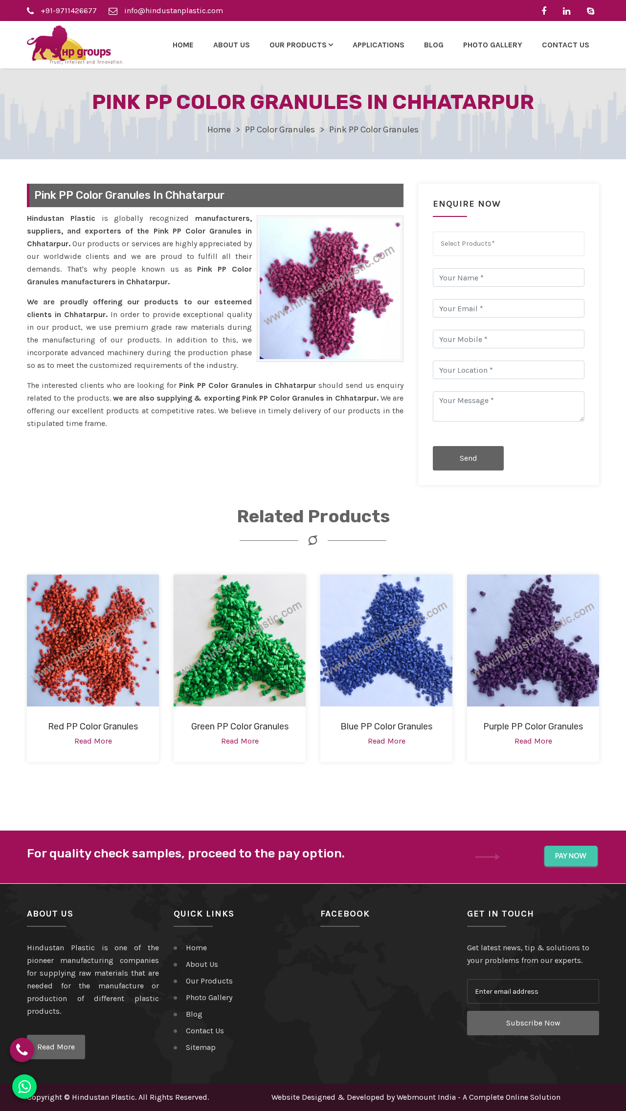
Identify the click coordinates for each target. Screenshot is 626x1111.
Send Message (468, 461)
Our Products (209, 980)
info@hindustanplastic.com (172, 10)
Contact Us (565, 44)
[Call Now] (22, 1050)
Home (183, 44)
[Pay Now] (571, 856)
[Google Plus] (593, 10)
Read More (56, 1046)
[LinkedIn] (569, 10)
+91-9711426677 (68, 10)
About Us (231, 44)
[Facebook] (546, 10)
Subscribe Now (533, 1022)
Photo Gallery (492, 44)
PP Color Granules (280, 129)
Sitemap (201, 1047)
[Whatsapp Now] (24, 1086)
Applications (378, 44)
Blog (434, 44)
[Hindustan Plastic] (75, 44)
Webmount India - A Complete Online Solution (478, 1097)
